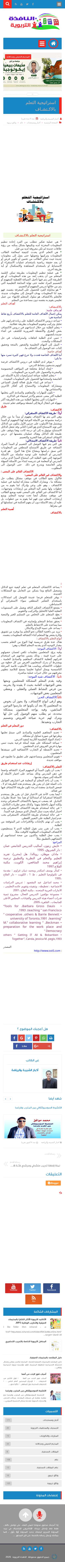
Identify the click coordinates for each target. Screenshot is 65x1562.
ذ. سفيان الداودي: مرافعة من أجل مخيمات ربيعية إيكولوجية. (32, 80)
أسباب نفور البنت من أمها (34, 1374)
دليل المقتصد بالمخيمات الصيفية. (45, 1357)
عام (21, 122)
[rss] (24, 1548)
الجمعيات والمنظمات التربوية (44, 1428)
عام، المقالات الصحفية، (47, 1467)
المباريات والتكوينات (49, 1436)
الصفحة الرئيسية (51, 122)
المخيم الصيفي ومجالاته (47, 1443)
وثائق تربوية (11, 122)
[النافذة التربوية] (34, 21)
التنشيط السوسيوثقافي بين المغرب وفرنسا (26, 1390)
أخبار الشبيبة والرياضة (50, 1142)
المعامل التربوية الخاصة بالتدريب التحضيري (26, 1341)
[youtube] (29, 1548)
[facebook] (41, 1548)
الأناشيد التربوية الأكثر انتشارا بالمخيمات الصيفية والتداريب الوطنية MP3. (27, 1321)
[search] (7, 4)
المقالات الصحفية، (50, 1451)
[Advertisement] (32, 159)
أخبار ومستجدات (33, 122)
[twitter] (35, 1548)
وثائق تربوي (53, 1475)
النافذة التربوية (19, 1557)
